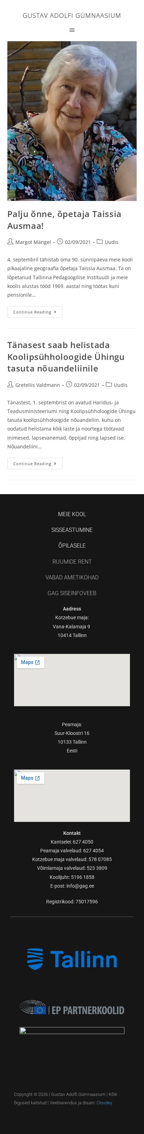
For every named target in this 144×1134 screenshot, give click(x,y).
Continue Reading (38, 310)
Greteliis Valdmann (37, 385)
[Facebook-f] (72, 1116)
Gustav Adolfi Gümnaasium (72, 15)
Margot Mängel (33, 242)
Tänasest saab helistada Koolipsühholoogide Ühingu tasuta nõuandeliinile (66, 356)
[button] (72, 30)
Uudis (111, 242)
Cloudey (104, 1102)
